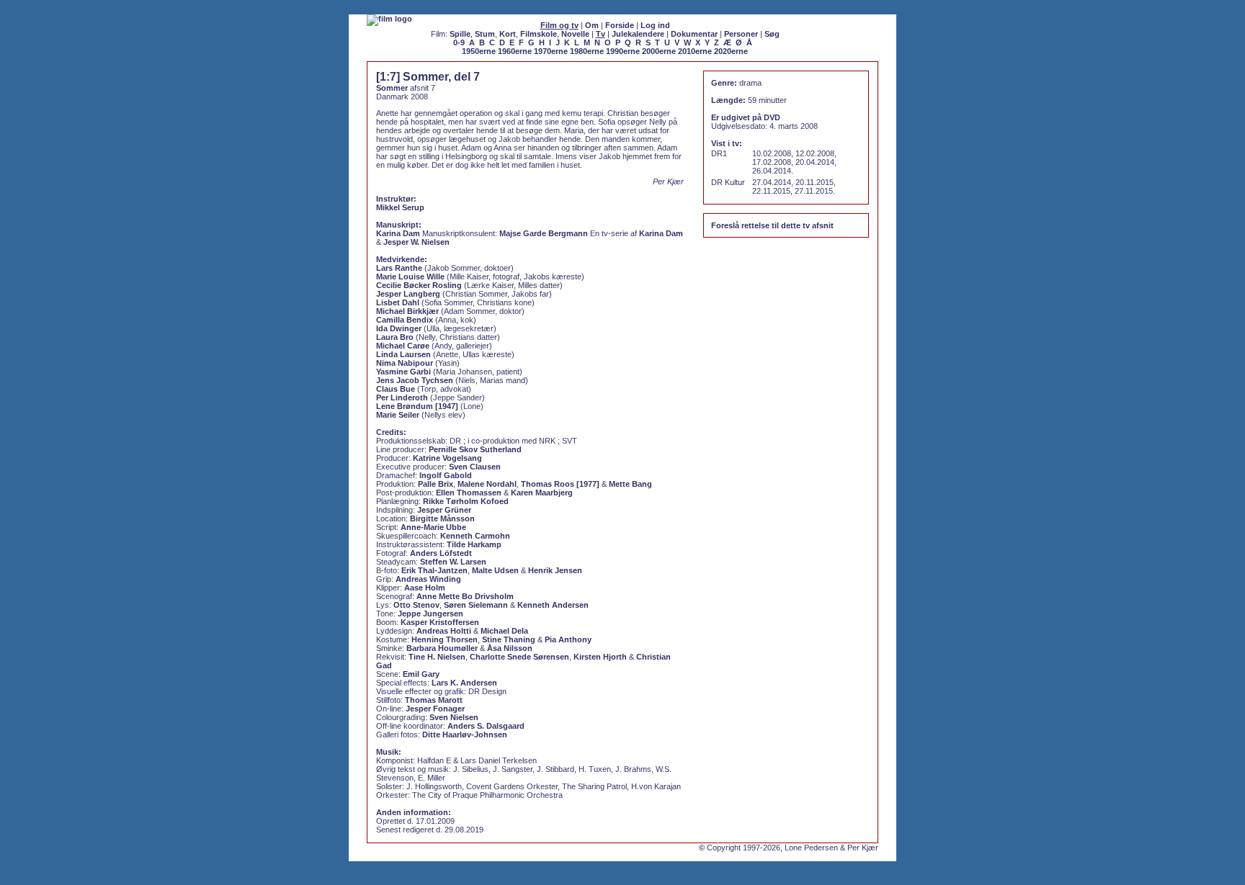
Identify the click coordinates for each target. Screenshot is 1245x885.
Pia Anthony (568, 639)
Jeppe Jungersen (430, 613)
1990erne (623, 51)
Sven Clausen (475, 466)
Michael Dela (504, 630)
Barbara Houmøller (442, 648)
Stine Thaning (508, 639)
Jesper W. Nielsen (416, 242)
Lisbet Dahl (397, 302)
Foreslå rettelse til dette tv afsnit (772, 225)
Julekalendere (638, 34)
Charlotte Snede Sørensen (519, 656)
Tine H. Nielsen (437, 656)
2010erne (695, 51)
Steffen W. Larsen (453, 561)
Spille (460, 34)
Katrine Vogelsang (447, 458)
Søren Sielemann (476, 605)
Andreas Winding (428, 579)
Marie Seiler (397, 414)
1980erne (587, 51)
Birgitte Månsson (442, 518)
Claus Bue (395, 389)
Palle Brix (435, 484)
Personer (741, 34)
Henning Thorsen (444, 639)
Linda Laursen (403, 354)
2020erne (731, 51)
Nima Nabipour (404, 363)
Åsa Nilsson (509, 648)
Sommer (392, 88)
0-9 (459, 42)
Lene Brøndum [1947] (417, 406)
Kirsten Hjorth (600, 656)
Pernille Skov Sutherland (475, 449)
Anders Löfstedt (441, 553)
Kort (507, 34)
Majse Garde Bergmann (543, 233)
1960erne (515, 51)
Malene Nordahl (487, 484)
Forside (619, 25)
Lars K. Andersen (464, 682)
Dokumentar (694, 34)
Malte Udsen (495, 570)
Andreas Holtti (443, 630)
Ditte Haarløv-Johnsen (464, 734)
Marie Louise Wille (410, 276)
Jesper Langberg (408, 293)
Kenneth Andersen (553, 605)
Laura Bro (395, 337)
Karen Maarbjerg (542, 492)
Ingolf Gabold (445, 475)
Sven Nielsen (453, 717)
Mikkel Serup (400, 207)
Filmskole (538, 34)
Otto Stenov (416, 605)
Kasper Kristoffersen (440, 622)
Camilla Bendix (404, 319)
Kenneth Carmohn (475, 535)
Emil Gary (421, 674)
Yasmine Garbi (403, 371)
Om (592, 25)
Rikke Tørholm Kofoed (466, 501)
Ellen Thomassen (468, 492)
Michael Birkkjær (407, 311)
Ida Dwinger (398, 328)
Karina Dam (398, 233)
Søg (772, 34)
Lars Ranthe (399, 268)
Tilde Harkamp (474, 544)
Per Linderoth (402, 397)
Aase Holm (424, 587)
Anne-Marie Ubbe (433, 527)
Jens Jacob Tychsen (414, 380)
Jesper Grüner (444, 510)
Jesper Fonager (435, 708)
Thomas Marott (434, 700)
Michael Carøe (402, 345)
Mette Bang (630, 484)
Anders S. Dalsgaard (486, 726)
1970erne (551, 51)
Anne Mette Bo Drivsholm (465, 596)
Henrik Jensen (555, 570)
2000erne (659, 51)
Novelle (575, 34)
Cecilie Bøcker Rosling (419, 285)
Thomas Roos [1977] (560, 484)
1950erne (479, 51)
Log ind (655, 25)
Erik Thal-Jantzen (434, 570)
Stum (485, 34)
